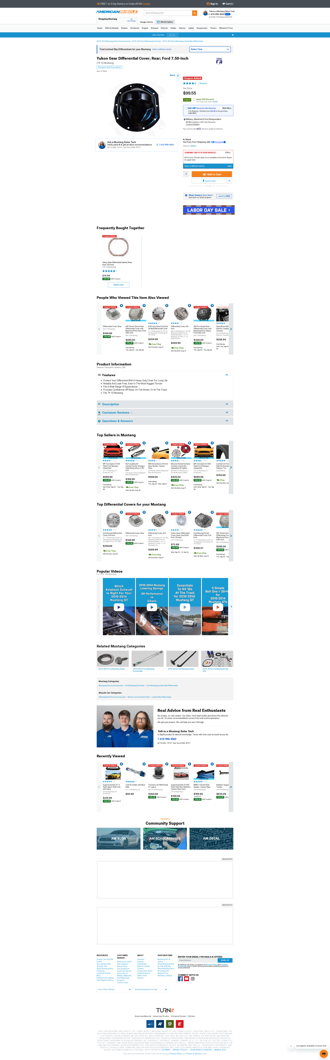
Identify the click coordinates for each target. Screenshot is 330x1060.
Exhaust (154, 28)
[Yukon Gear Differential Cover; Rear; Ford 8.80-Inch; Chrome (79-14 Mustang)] (181, 520)
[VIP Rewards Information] (224, 142)
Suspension (202, 28)
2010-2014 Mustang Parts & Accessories (114, 41)
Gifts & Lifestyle (112, 28)
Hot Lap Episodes (104, 964)
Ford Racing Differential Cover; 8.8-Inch (112, 537)
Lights (191, 28)
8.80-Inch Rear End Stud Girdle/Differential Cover (158, 330)
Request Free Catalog (105, 978)
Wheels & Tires (226, 28)
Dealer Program (143, 973)
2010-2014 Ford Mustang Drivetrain (146, 41)
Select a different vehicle (194, 166)
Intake (173, 28)
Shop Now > (173, 35)
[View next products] (231, 329)
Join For (224, 196)
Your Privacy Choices (201, 1050)
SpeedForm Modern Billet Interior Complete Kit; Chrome (226, 330)
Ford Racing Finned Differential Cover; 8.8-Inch (203, 538)
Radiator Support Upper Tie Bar (225, 787)
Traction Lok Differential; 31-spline (158, 787)
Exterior (164, 28)
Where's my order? (124, 962)
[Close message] (233, 35)
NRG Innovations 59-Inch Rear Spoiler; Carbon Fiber (158, 468)
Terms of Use (122, 983)
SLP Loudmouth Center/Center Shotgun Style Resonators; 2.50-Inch (136, 469)
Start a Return (122, 964)
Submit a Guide (143, 966)
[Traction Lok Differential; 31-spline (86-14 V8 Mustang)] (158, 772)
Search (194, 13)
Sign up (225, 960)
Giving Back (142, 964)
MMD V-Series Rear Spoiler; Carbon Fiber (202, 787)
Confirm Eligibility (193, 124)
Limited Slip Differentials (161, 697)
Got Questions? (123, 969)
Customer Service (124, 971)
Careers (140, 969)
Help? (230, 166)
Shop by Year (102, 966)
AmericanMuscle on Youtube (186, 978)
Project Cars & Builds (105, 959)
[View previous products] (99, 329)
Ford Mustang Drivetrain (135, 686)
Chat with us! (122, 973)
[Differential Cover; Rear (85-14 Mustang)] (113, 313)
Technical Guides (103, 973)
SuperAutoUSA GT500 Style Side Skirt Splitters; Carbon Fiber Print (181, 788)
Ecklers (191, 1016)
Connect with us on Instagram (192, 978)
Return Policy (122, 966)
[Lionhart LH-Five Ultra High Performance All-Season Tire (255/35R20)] (226, 451)
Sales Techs (142, 975)
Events (99, 962)
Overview (140, 959)
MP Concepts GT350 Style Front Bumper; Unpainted (111, 468)
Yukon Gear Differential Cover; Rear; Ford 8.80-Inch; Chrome (180, 536)
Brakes (124, 28)
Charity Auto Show (144, 971)
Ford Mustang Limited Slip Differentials (162, 686)
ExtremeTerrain (178, 1016)
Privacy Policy (211, 965)
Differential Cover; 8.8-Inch (180, 332)
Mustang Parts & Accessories (111, 686)
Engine (145, 28)
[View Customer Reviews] (190, 83)
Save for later (210, 181)
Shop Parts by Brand (105, 969)
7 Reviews (202, 83)
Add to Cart (214, 174)
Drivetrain (134, 28)
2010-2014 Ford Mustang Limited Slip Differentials (183, 41)
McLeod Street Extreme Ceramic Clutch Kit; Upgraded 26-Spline (180, 468)
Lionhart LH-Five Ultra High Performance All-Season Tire (225, 467)
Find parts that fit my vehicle (109, 67)
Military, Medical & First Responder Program (124, 978)
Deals (99, 28)
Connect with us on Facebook (180, 978)
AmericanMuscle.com (116, 12)
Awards (140, 962)
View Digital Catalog (105, 980)
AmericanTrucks (161, 1016)
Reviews (140, 978)
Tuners (213, 28)
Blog (98, 975)
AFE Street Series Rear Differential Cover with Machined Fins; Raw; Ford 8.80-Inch (136, 330)
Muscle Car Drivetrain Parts (139, 697)
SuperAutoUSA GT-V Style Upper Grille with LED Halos (112, 789)
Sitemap (166, 1050)
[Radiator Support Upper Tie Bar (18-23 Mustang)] (226, 772)
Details (146, 3)
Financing (100, 971)
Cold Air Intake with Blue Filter (135, 787)
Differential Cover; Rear (112, 327)
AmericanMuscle (143, 1016)
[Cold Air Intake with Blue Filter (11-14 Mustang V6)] (136, 772)
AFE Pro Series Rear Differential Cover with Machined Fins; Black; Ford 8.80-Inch (203, 330)
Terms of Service (193, 1054)
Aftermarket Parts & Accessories (112, 697)
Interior (182, 28)
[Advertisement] (165, 880)
